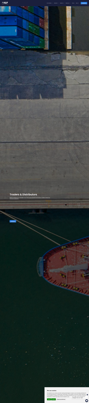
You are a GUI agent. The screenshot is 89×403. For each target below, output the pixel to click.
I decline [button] (53, 399)
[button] (49, 3)
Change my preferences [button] (61, 399)
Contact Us (84, 3)
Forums (73, 3)
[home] (5, 3)
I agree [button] (49, 399)
